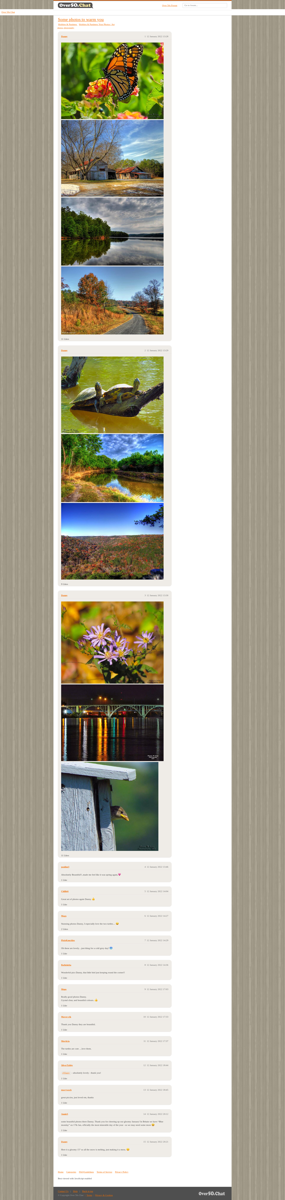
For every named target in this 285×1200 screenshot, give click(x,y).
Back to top (87, 1191)
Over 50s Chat (8, 12)
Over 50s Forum (169, 5)
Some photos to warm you (81, 19)
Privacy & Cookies (104, 1195)
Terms (89, 1195)
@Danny (66, 1073)
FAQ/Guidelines (86, 1172)
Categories (71, 1172)
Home (61, 1172)
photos (60, 28)
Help (75, 1191)
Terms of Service (104, 1172)
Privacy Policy (121, 1172)
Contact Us (63, 1191)
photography (69, 28)
